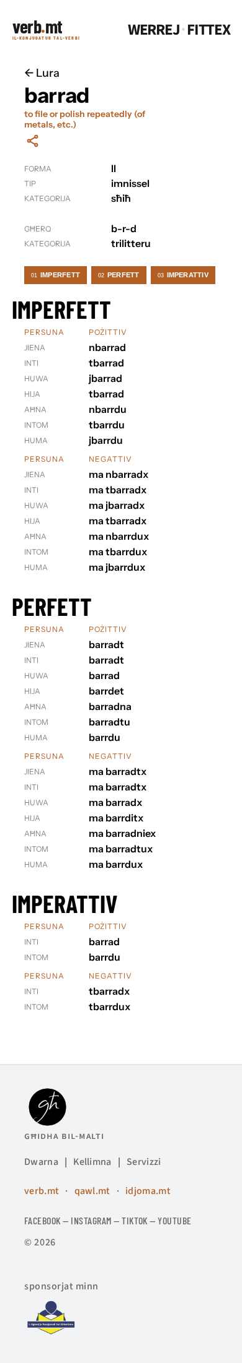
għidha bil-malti (64, 1136)
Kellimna (92, 1162)
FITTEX (208, 30)
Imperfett (55, 275)
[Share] (32, 140)
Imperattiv (183, 275)
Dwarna (41, 1162)
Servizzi (144, 1162)
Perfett (119, 275)
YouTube (174, 1220)
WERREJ (154, 30)
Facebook (42, 1220)
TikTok (135, 1220)
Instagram (91, 1220)
